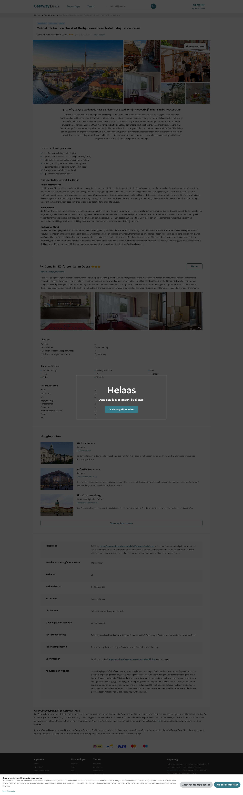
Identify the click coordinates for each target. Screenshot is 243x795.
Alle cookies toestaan (227, 784)
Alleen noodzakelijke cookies (196, 784)
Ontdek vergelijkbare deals (121, 409)
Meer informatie (9, 791)
